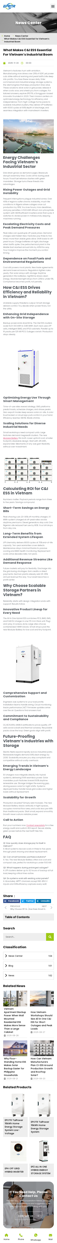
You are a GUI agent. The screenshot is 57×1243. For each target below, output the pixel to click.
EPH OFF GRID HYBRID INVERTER (14, 1170)
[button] (52, 6)
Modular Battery (10, 438)
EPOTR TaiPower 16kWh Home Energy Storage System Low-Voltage (14, 1127)
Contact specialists (35, 825)
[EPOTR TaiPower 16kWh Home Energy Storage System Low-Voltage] (18, 1104)
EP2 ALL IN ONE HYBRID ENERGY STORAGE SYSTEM (40, 1170)
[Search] (50, 937)
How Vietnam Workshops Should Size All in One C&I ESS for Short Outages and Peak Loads (41, 1020)
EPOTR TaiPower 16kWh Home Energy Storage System (40, 1126)
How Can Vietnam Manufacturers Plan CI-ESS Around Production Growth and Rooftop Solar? (42, 1067)
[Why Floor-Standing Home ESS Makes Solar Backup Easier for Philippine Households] (18, 1048)
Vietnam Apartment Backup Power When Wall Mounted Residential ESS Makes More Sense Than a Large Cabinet (15, 1020)
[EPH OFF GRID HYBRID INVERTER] (18, 1151)
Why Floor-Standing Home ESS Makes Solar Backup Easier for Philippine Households (15, 1067)
